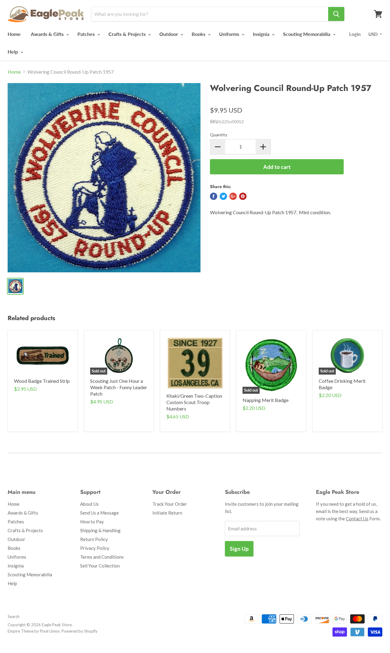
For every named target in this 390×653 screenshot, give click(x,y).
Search (14, 616)
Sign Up (239, 548)
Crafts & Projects (127, 34)
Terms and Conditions (102, 557)
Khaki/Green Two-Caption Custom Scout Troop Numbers (194, 402)
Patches (86, 34)
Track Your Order (169, 504)
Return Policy (94, 539)
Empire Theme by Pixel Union (34, 631)
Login (354, 34)
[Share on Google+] (233, 196)
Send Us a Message (99, 512)
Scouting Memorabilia (307, 34)
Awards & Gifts (48, 34)
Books (199, 34)
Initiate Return (167, 512)
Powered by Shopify (80, 631)
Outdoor (169, 34)
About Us (89, 504)
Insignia (262, 34)
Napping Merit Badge (266, 400)
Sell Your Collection (100, 565)
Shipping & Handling (100, 530)
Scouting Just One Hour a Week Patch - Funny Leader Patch (118, 387)
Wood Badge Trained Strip (42, 381)
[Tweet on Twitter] (223, 196)
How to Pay (92, 521)
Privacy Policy (94, 548)
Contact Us (357, 518)
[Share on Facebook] (213, 196)
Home (14, 34)
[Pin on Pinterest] (242, 196)
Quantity (218, 134)
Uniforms (229, 34)
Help (13, 51)
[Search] (336, 14)
